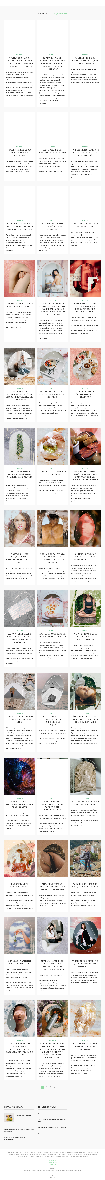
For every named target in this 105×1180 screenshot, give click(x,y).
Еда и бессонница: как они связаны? (85, 225)
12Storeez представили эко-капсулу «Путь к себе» (20, 719)
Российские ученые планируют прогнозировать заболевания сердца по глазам (19, 1049)
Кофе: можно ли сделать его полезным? (52, 151)
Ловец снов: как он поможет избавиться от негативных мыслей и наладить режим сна (20, 62)
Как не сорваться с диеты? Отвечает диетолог (85, 394)
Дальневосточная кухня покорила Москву (51, 1133)
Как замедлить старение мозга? (19, 886)
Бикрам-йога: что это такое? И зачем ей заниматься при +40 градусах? (52, 558)
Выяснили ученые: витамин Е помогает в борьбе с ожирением (52, 887)
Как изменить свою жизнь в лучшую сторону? (20, 153)
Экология (85, 3)
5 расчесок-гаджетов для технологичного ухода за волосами (19, 1131)
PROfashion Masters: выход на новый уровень (52, 1127)
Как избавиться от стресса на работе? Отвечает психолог (85, 557)
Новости (23, 3)
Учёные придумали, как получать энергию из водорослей (85, 153)
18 (58, 1087)
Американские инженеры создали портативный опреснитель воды (52, 806)
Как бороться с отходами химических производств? (19, 804)
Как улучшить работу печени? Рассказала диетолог (85, 1046)
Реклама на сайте (52, 1162)
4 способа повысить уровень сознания (19, 963)
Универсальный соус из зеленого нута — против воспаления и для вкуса (23, 1116)
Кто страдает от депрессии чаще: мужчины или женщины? (52, 721)
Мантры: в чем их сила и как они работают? (85, 803)
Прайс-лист (52, 1164)
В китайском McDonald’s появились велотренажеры (15, 1139)
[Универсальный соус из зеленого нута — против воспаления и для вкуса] (9, 1114)
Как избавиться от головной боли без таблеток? (52, 226)
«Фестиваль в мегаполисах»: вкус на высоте (51, 1114)
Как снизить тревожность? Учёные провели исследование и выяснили (19, 395)
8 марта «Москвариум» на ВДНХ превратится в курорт (52, 1121)
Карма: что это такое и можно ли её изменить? (52, 635)
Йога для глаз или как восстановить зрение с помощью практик (85, 719)
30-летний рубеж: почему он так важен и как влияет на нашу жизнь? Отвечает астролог (52, 64)
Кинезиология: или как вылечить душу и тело (19, 305)
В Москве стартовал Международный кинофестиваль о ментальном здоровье (85, 308)
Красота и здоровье (36, 3)
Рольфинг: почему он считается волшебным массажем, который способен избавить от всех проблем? (52, 309)
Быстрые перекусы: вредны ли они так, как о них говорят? (85, 61)
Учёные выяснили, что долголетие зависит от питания (52, 394)
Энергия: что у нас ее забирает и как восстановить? (85, 637)
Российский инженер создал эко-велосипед (85, 886)
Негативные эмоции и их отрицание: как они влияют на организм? (19, 226)
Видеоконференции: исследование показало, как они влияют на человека (52, 965)
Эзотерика (76, 3)
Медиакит (52, 1160)
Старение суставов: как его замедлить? (52, 473)
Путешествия (52, 3)
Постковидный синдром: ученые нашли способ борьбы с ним (19, 558)
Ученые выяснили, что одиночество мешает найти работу (85, 964)
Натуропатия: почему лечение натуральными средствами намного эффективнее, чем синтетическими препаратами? (52, 1050)
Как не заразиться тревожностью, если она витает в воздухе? (19, 474)
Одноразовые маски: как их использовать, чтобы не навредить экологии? (19, 638)
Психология (64, 3)
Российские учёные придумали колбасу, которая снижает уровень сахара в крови (85, 475)
